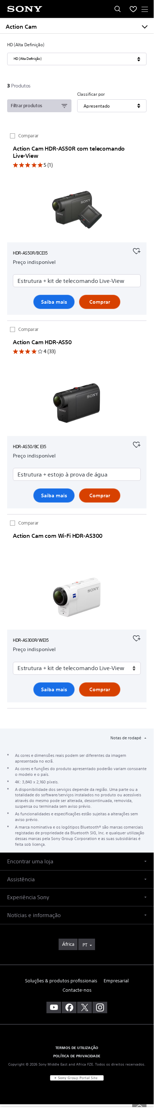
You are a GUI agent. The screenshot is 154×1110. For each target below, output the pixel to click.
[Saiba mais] (77, 211)
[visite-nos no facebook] (69, 1007)
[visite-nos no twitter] (84, 1007)
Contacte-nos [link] (77, 990)
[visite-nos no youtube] (53, 1007)
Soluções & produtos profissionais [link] (61, 981)
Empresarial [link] (116, 981)
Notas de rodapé (126, 738)
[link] (68, 944)
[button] (77, 861)
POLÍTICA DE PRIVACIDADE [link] (76, 1055)
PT (85, 945)
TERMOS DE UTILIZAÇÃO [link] (76, 1047)
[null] (136, 250)
